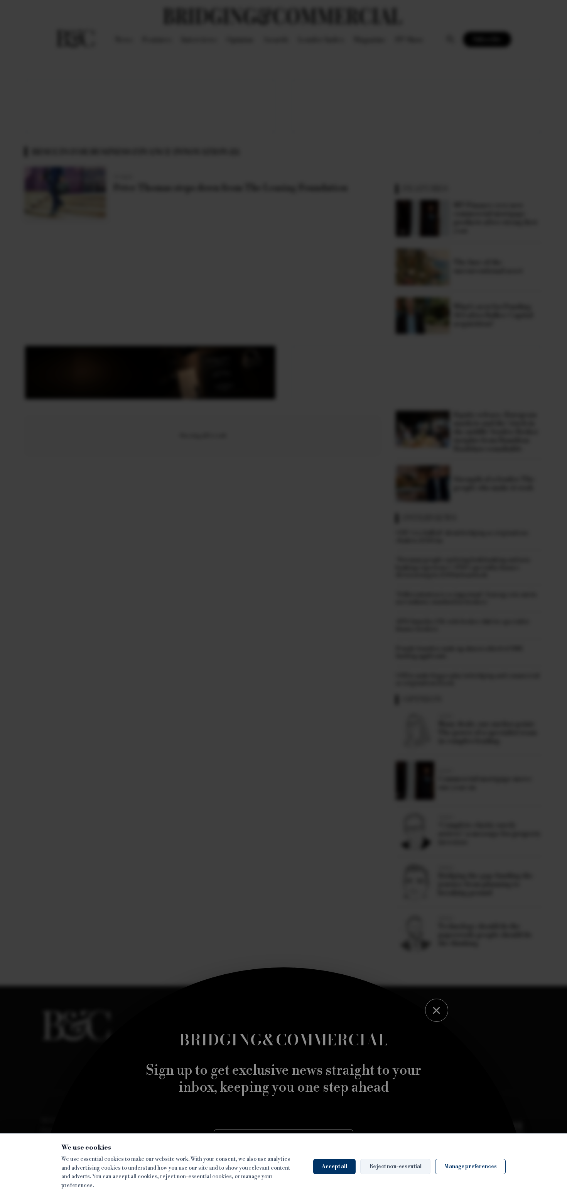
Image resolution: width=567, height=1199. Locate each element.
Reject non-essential (395, 1166)
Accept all (334, 1166)
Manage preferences (470, 1166)
